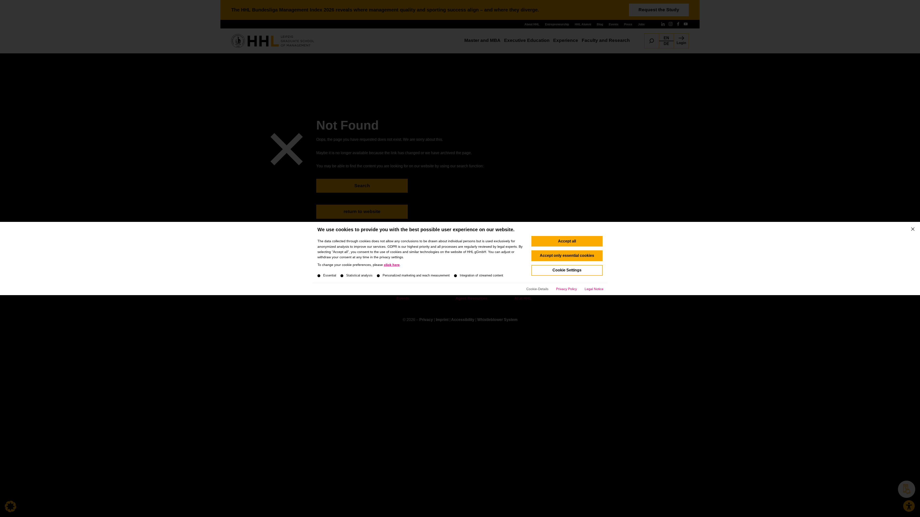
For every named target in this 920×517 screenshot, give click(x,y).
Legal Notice (594, 289)
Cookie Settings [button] (566, 270)
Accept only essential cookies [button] (567, 255)
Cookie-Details (537, 289)
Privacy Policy (566, 289)
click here (392, 265)
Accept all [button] (567, 241)
